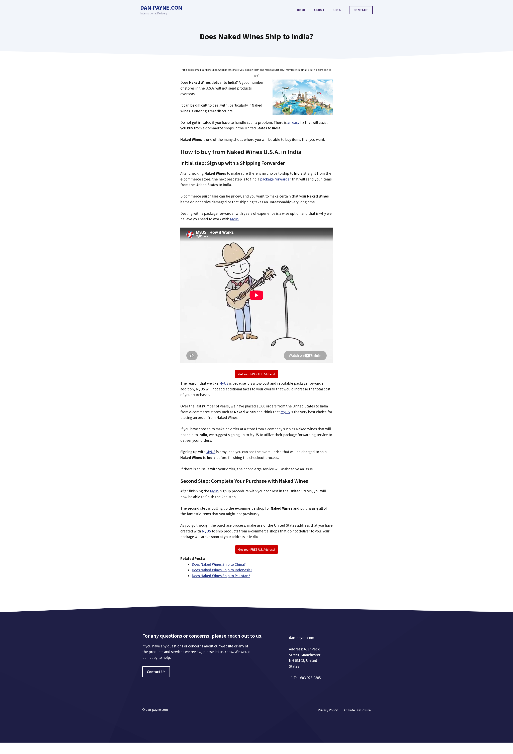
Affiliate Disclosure (357, 710)
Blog (337, 10)
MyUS (234, 219)
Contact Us (156, 671)
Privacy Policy (328, 710)
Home (301, 10)
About (319, 10)
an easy (293, 122)
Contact (360, 10)
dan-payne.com (161, 7)
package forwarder (275, 179)
